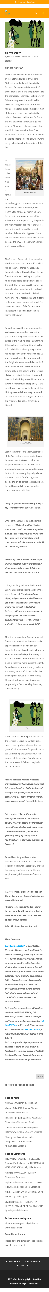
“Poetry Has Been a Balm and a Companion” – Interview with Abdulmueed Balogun (19, 1141)
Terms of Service (31, 1261)
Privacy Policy (13, 1261)
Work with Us (23, 1266)
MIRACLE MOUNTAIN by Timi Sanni (21, 1102)
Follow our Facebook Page (19, 1084)
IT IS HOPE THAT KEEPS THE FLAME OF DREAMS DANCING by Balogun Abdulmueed (24, 1206)
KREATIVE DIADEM (14, 56)
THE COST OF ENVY (13, 53)
